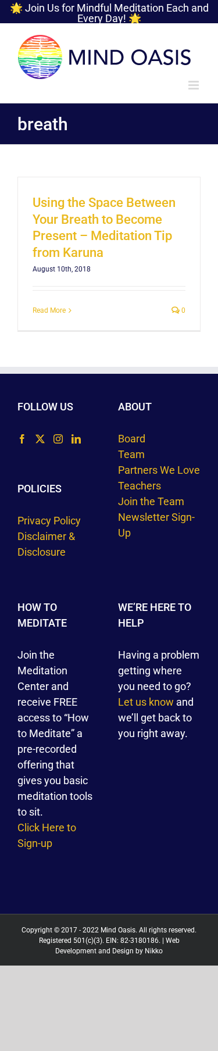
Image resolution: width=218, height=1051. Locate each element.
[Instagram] (58, 439)
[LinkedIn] (76, 439)
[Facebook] (22, 439)
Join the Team (151, 501)
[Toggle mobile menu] (194, 85)
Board (131, 438)
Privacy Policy (49, 520)
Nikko (154, 951)
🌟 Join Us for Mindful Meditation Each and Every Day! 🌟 (109, 13)
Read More (49, 310)
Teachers (139, 486)
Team (131, 454)
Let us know (146, 702)
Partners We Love (159, 470)
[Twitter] (40, 439)
